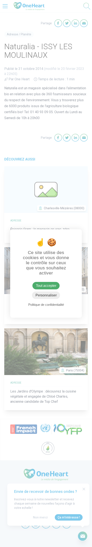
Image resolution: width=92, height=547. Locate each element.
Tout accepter (46, 285)
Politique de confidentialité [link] (46, 304)
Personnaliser (46, 295)
